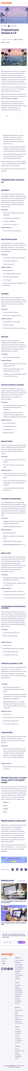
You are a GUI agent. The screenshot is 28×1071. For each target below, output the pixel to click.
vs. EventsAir (18, 1031)
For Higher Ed (18, 1000)
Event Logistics (18, 966)
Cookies (17, 1067)
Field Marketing (18, 990)
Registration (17, 962)
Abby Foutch (14, 25)
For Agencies (18, 1001)
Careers (17, 1052)
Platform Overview (19, 960)
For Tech (17, 1003)
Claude (8, 42)
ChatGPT (15, 39)
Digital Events (18, 994)
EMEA (7, 963)
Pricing (16, 1012)
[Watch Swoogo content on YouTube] (2, 969)
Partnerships (18, 1054)
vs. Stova (17, 1036)
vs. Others (17, 1029)
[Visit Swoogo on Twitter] (11, 969)
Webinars (17, 987)
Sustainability (18, 1056)
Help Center (17, 1021)
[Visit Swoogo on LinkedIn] (5, 969)
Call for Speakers (19, 975)
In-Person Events (19, 992)
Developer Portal (18, 1019)
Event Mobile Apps (19, 967)
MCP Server (17, 978)
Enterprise (17, 977)
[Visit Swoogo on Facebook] (8, 969)
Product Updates (19, 1023)
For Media (17, 998)
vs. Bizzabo (17, 1038)
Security (17, 1058)
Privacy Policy (12, 1067)
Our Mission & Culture (20, 1050)
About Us (17, 1049)
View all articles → (22, 880)
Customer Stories (19, 1015)
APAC (7, 961)
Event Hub (17, 973)
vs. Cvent (17, 1035)
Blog (16, 1013)
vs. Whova (17, 1042)
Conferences (18, 985)
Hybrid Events (18, 996)
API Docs (17, 1017)
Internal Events (18, 989)
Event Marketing (18, 964)
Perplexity (20, 39)
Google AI (3, 42)
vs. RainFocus (18, 1033)
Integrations (17, 971)
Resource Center (18, 1010)
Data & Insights (18, 969)
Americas (7, 958)
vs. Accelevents (18, 1040)
